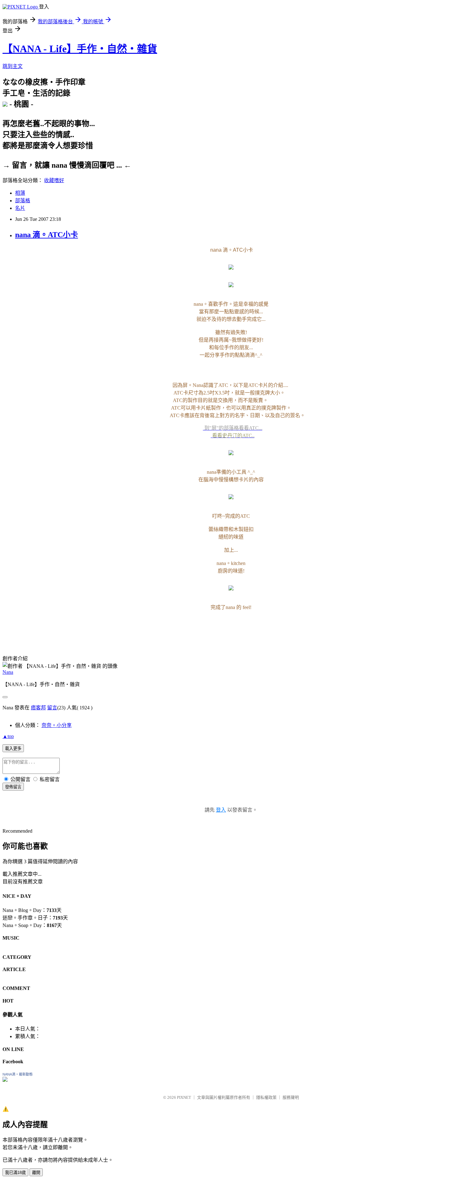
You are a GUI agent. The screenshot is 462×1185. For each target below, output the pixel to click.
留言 (52, 707)
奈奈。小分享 (56, 725)
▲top (8, 736)
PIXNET (184, 1097)
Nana (8, 672)
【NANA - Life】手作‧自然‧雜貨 (80, 48)
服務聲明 (291, 1097)
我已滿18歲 (15, 1172)
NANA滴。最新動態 (18, 1074)
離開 (36, 1172)
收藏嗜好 (54, 180)
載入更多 (13, 748)
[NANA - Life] (5, 1080)
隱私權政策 (266, 1097)
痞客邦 (38, 707)
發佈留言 (13, 787)
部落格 (22, 200)
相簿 (20, 193)
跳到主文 (13, 66)
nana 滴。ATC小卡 (46, 235)
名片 (20, 208)
